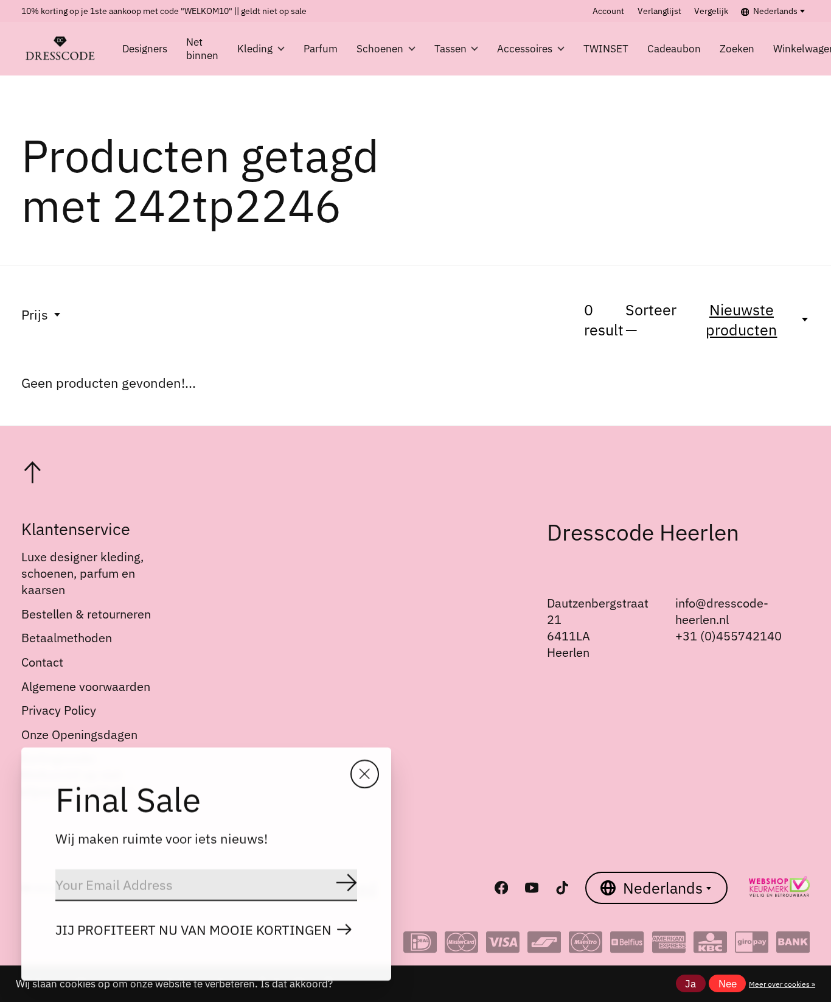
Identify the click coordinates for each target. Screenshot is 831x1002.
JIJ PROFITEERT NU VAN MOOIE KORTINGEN (193, 930)
